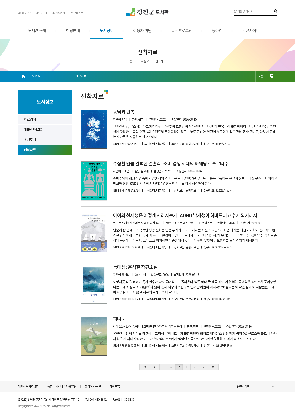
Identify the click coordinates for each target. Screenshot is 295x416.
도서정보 (106, 30)
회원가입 (60, 13)
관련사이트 (250, 30)
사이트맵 (78, 13)
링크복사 (260, 76)
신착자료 (80, 76)
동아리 (217, 30)
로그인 (43, 13)
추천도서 (30, 140)
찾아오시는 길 (93, 386)
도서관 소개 (37, 30)
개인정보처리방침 (28, 386)
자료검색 (30, 120)
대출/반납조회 (33, 130)
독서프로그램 (181, 30)
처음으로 (26, 13)
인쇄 (271, 76)
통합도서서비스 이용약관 (61, 386)
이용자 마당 (142, 30)
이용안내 (73, 30)
